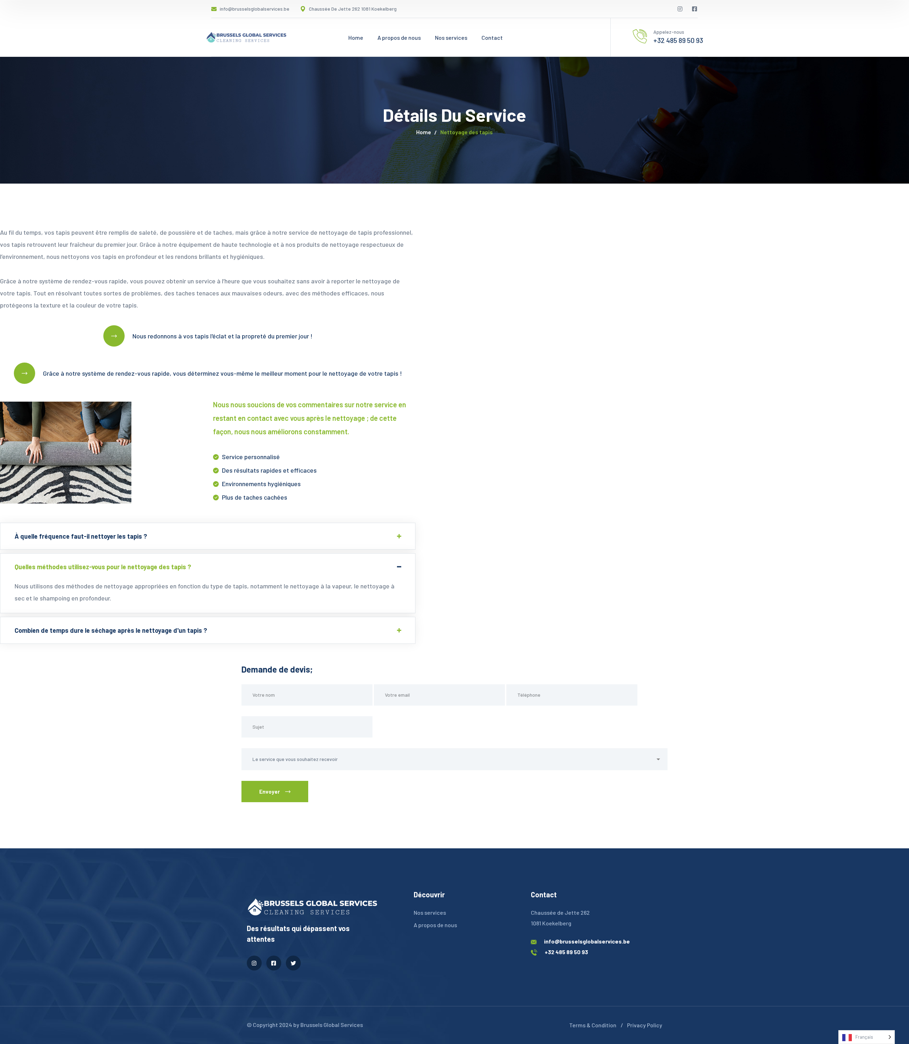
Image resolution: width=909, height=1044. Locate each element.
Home (423, 132)
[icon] (680, 9)
